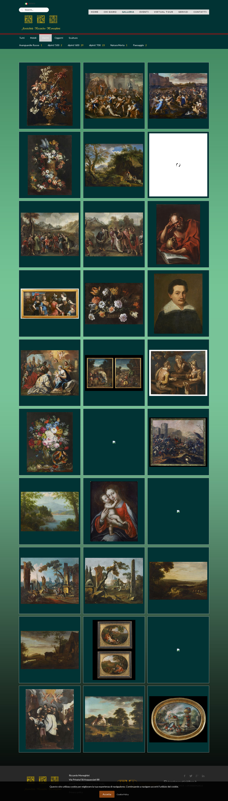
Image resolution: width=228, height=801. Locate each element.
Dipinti (45, 37)
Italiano (29, 5)
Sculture (73, 37)
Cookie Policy (123, 794)
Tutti (22, 37)
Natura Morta (118, 45)
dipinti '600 (75, 45)
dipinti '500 (55, 45)
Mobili (33, 37)
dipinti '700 (97, 45)
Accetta (107, 794)
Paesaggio (140, 45)
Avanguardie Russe (30, 45)
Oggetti (59, 37)
